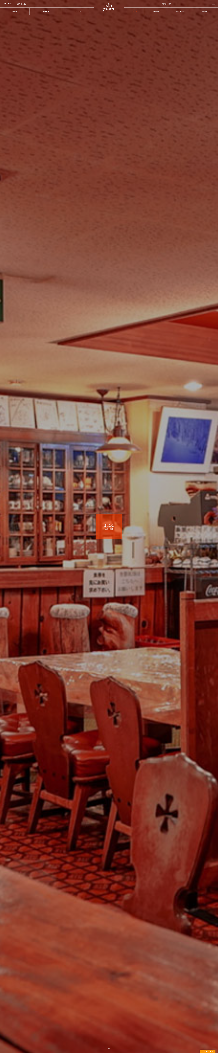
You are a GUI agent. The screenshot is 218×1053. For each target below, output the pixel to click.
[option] (47, 4)
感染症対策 (166, 4)
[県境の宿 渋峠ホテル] (109, 7)
